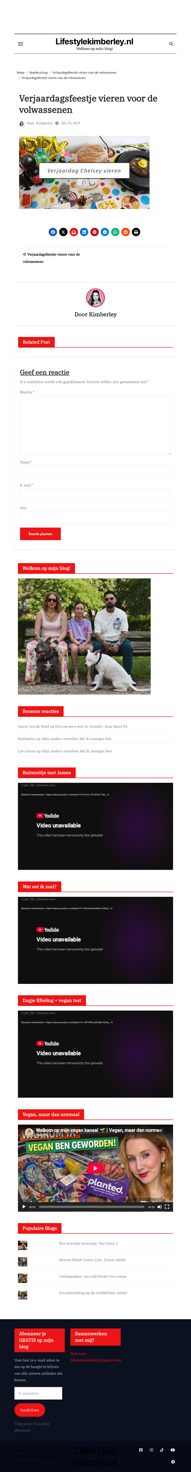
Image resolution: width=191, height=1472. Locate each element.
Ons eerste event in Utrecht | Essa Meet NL (91, 726)
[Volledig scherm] (167, 1206)
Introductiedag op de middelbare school (93, 1292)
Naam (26, 462)
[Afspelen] (24, 1206)
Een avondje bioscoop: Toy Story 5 (88, 1243)
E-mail (27, 485)
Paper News (41, 1456)
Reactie (27, 392)
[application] (95, 826)
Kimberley (44, 123)
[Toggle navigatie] (20, 44)
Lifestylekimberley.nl (94, 41)
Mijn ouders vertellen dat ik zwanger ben (77, 738)
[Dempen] (159, 1206)
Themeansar (24, 1462)
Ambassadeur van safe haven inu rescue (92, 1276)
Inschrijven (29, 1410)
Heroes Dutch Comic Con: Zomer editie (92, 1259)
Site (23, 507)
